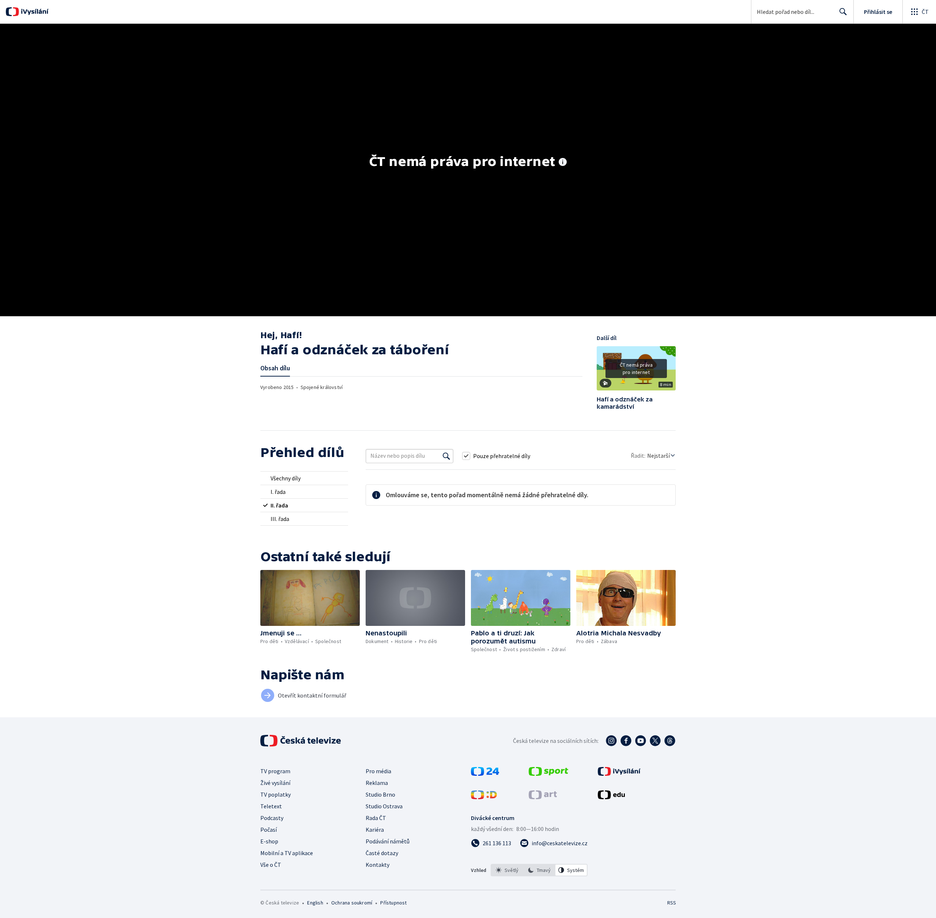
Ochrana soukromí (351, 902)
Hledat (843, 11)
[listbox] (539, 870)
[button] (636, 371)
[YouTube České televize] (640, 741)
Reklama (377, 782)
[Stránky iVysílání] (619, 773)
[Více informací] (562, 162)
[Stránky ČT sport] (548, 773)
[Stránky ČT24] (485, 773)
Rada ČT (376, 817)
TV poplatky (275, 794)
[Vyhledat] (446, 455)
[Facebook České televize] (626, 741)
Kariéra (375, 829)
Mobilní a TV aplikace (286, 853)
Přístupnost (393, 902)
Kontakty (377, 864)
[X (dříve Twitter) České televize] (655, 741)
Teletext (271, 806)
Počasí (268, 829)
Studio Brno (380, 794)
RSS (671, 902)
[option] (507, 870)
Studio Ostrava (384, 806)
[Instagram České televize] (611, 741)
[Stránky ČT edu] (611, 797)
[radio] (304, 478)
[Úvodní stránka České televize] (301, 741)
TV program (275, 771)
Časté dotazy (382, 853)
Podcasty (271, 817)
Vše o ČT (270, 864)
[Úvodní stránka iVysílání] (34, 11)
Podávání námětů (388, 841)
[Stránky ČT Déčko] (484, 797)
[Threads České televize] (670, 741)
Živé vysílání (275, 782)
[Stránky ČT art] (543, 797)
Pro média (378, 771)
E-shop (269, 841)
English (315, 902)
